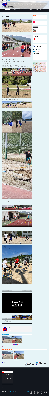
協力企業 (41, 9)
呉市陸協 (9, 327)
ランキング (25, 9)
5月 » (2, 387)
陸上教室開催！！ (7, 9)
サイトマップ (46, 392)
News (3, 9)
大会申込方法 (11, 9)
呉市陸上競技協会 (7, 6)
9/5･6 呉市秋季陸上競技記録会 (29, 364)
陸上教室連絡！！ (4, 361)
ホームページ (4, 13)
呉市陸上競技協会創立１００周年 (31, 9)
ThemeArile (17, 391)
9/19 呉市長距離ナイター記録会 (41, 363)
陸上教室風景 (7, 13)
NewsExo (13, 391)
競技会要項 (15, 9)
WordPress (10, 391)
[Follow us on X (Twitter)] (37, 31)
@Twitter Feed (34, 23)
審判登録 (22, 9)
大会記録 (19, 9)
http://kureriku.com (12, 328)
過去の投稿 (44, 9)
